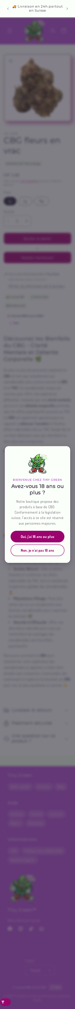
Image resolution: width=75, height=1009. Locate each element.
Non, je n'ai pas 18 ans (37, 550)
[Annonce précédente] (8, 8)
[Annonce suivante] (67, 8)
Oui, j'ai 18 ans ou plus (37, 536)
